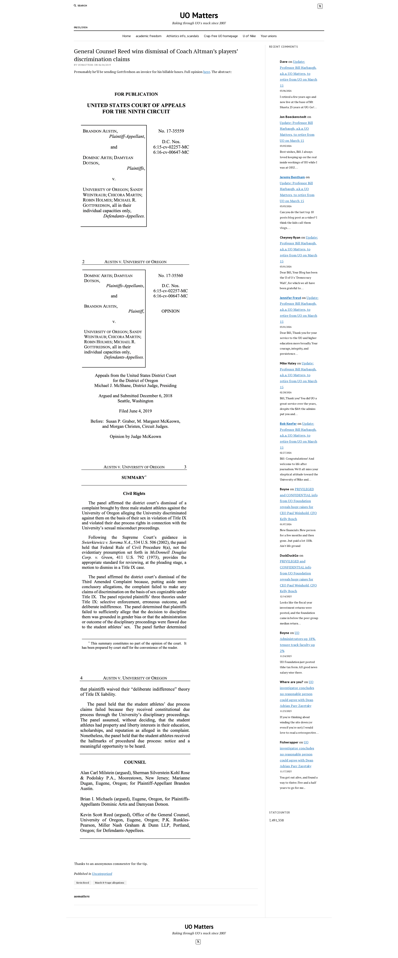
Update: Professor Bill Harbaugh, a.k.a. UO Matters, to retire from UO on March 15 (298, 73)
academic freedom (148, 36)
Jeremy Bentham (292, 177)
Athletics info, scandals (182, 36)
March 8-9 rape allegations (109, 882)
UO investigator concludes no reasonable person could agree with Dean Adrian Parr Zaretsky (297, 694)
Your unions (269, 36)
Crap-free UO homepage (221, 36)
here (206, 71)
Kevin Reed (82, 882)
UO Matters (199, 15)
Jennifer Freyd (290, 298)
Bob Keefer (288, 423)
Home (126, 36)
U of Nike (249, 36)
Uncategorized (102, 873)
